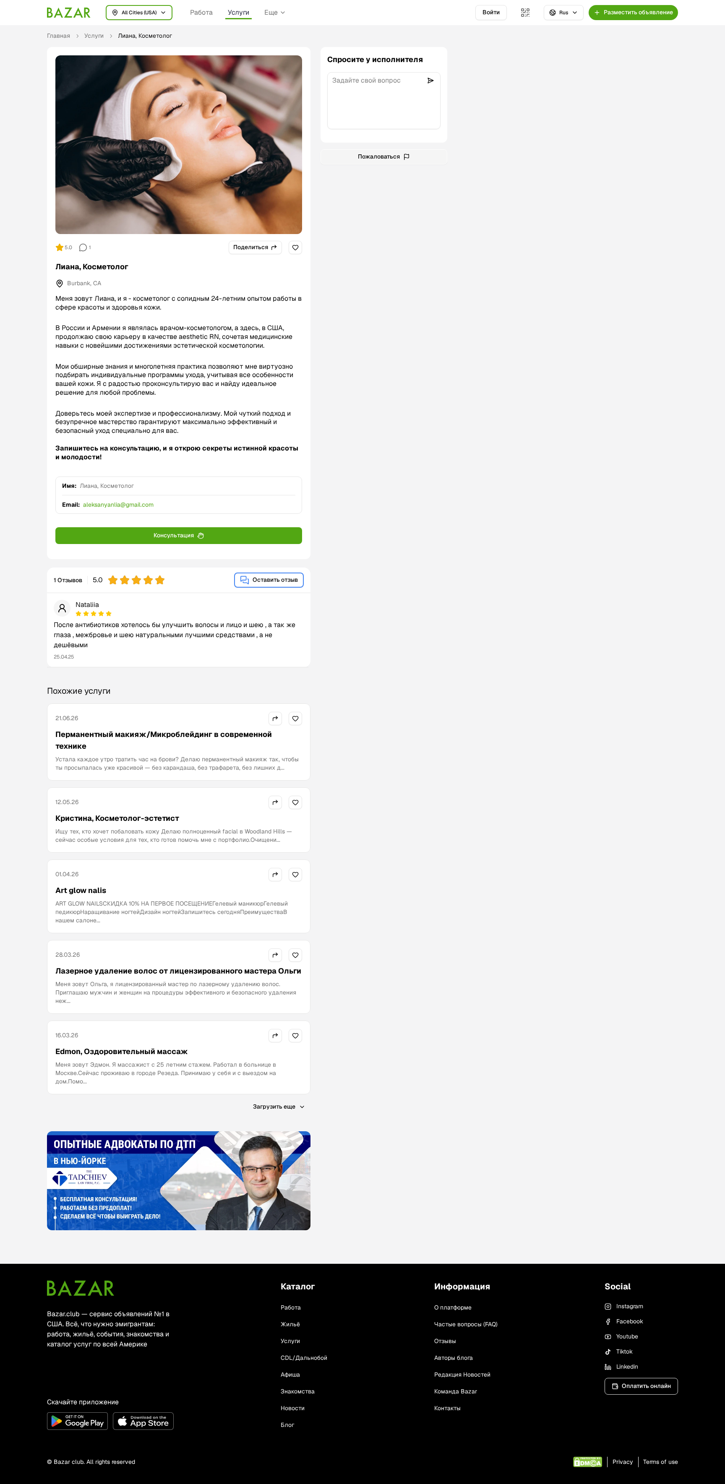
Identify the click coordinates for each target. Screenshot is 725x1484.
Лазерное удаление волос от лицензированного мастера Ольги (178, 971)
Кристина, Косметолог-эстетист (117, 818)
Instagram (629, 1306)
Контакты (447, 1408)
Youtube (627, 1336)
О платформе (453, 1307)
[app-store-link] (143, 1421)
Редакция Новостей (462, 1374)
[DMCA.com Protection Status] (587, 1462)
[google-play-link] (77, 1421)
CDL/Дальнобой (304, 1358)
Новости (293, 1408)
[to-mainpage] (80, 1288)
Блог (287, 1425)
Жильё (290, 1324)
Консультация (174, 535)
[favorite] (295, 247)
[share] (275, 718)
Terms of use (660, 1462)
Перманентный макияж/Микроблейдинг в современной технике (163, 740)
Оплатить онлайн (646, 1386)
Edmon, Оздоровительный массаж (121, 1051)
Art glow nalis (80, 890)
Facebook (629, 1321)
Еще (271, 12)
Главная (58, 35)
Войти (491, 12)
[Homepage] (69, 13)
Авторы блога (453, 1358)
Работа (201, 12)
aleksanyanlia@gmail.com (118, 504)
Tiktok (624, 1351)
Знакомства (298, 1391)
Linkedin (627, 1366)
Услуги (238, 12)
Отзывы (445, 1341)
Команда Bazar (455, 1391)
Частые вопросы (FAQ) (466, 1324)
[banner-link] (178, 1180)
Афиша (290, 1374)
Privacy (623, 1462)
